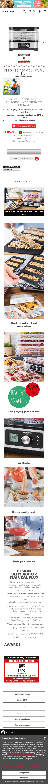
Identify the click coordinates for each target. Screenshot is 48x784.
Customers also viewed (22, 725)
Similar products (22, 713)
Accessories (22, 707)
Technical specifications (22, 694)
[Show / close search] (24, 11)
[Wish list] (29, 11)
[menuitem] (24, 11)
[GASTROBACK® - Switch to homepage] (8, 11)
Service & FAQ (22, 700)
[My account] (40, 11)
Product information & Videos (22, 182)
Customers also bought (22, 719)
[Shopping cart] (35, 11)
